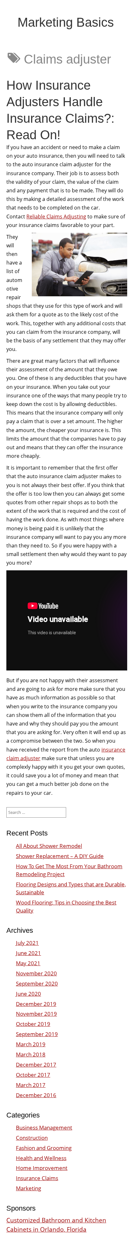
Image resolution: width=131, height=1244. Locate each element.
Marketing (28, 1188)
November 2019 (36, 1013)
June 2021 (28, 953)
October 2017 (33, 1074)
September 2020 (37, 983)
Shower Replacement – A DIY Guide (60, 856)
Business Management (44, 1127)
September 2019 (37, 1034)
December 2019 (36, 1003)
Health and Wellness (41, 1158)
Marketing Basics (65, 22)
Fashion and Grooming (44, 1147)
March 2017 (30, 1085)
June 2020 (28, 993)
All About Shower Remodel (49, 845)
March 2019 (30, 1044)
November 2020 (36, 973)
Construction (32, 1137)
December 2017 (36, 1064)
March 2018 (30, 1054)
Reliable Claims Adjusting (56, 216)
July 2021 (27, 942)
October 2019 (33, 1024)
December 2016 (36, 1095)
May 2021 (28, 963)
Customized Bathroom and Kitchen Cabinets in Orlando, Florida (56, 1225)
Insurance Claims (37, 1178)
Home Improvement (41, 1168)
